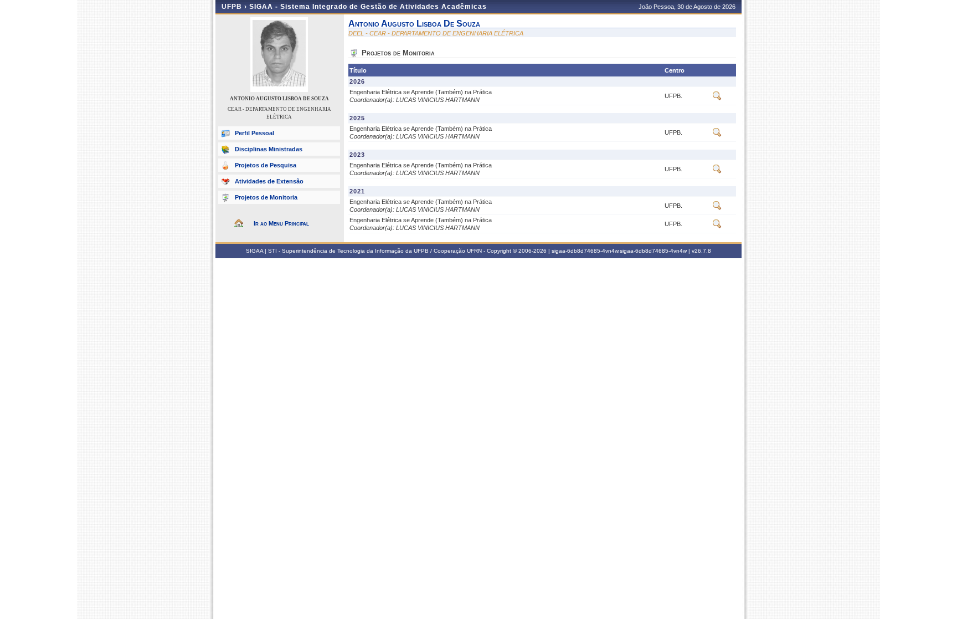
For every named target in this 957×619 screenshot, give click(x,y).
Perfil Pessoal (254, 133)
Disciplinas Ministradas (268, 149)
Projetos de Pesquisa (265, 165)
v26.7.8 (701, 251)
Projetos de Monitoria (266, 197)
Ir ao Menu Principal (281, 223)
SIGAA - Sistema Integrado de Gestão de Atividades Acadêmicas (368, 7)
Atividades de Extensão (269, 181)
